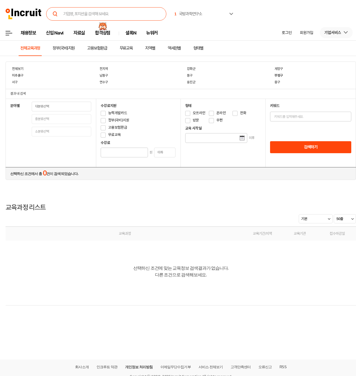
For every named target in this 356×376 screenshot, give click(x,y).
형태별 (198, 48)
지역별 (150, 48)
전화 (243, 113)
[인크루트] (23, 14)
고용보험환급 (97, 48)
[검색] (55, 14)
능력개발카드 (117, 113)
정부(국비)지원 (64, 48)
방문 (196, 120)
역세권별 (174, 48)
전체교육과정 (30, 48)
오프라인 (199, 113)
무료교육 (126, 48)
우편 (219, 120)
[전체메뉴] (13, 34)
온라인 (221, 113)
